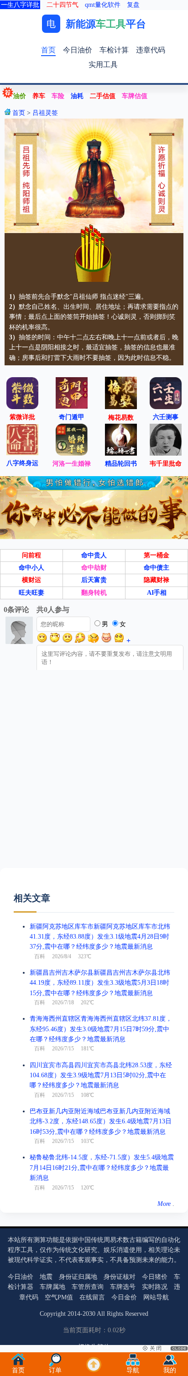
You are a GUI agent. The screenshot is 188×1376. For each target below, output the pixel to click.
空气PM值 (59, 1297)
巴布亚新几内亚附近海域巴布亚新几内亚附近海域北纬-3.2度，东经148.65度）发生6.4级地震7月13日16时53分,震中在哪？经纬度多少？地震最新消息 (101, 1121)
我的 (169, 1370)
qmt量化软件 (102, 4)
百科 (39, 956)
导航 (132, 1370)
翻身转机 (94, 592)
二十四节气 (62, 4)
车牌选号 (123, 1286)
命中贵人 (94, 555)
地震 (46, 1276)
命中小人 (31, 567)
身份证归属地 (78, 1276)
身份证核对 (120, 1276)
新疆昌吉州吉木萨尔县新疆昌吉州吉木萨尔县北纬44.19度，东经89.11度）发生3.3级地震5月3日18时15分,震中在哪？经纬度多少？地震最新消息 (100, 983)
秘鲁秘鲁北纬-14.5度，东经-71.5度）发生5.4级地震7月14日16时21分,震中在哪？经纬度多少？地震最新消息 (102, 1167)
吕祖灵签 (45, 112)
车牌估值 (134, 96)
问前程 (31, 555)
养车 (38, 96)
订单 (55, 1370)
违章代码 (150, 50)
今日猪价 (154, 1276)
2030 (89, 1313)
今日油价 (77, 50)
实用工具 (103, 64)
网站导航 (156, 1297)
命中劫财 (94, 567)
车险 (58, 96)
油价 (19, 96)
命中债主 (156, 567)
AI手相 (157, 592)
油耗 (77, 96)
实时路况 (154, 1286)
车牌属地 (52, 1286)
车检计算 (114, 50)
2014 (74, 1313)
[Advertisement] (94, 774)
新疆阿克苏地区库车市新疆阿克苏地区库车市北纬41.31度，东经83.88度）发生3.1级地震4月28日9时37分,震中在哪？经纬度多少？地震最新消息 (100, 936)
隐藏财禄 (156, 579)
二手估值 (102, 96)
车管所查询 (88, 1286)
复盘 (133, 4)
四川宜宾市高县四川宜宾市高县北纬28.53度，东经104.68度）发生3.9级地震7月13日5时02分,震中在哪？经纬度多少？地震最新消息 (101, 1075)
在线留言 (92, 1297)
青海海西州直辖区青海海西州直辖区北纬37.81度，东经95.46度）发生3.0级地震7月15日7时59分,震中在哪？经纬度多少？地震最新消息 (101, 1029)
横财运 (31, 579)
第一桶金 (156, 555)
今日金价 (124, 1297)
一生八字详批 (20, 4)
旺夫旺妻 (31, 592)
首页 (48, 50)
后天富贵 (94, 579)
